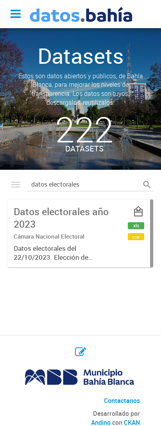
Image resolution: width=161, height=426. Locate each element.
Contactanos (122, 400)
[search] (147, 184)
